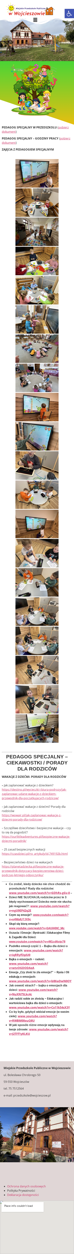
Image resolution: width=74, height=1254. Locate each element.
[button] (35, 20)
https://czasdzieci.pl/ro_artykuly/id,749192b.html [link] (35, 854)
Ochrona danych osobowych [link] (26, 1186)
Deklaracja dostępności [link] (23, 1195)
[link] (69, 13)
